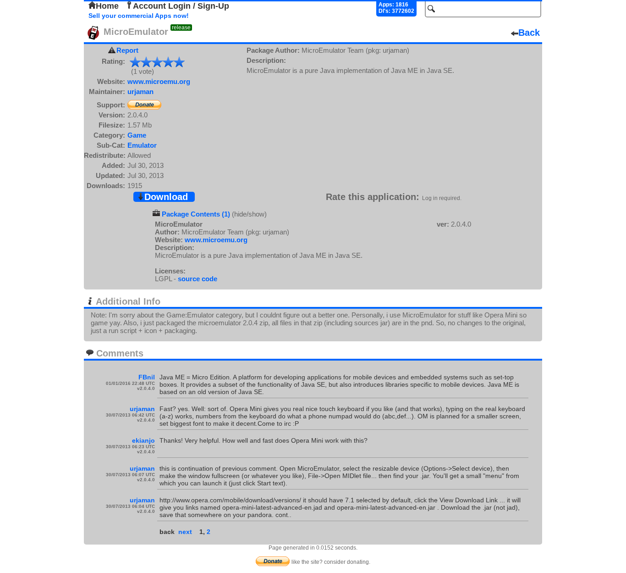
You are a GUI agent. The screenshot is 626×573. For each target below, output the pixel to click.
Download (166, 197)
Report (127, 50)
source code (197, 279)
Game (136, 135)
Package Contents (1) (196, 214)
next (185, 531)
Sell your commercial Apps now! (138, 15)
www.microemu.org (158, 81)
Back (529, 33)
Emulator (142, 145)
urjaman (140, 91)
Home (107, 6)
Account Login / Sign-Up (181, 6)
